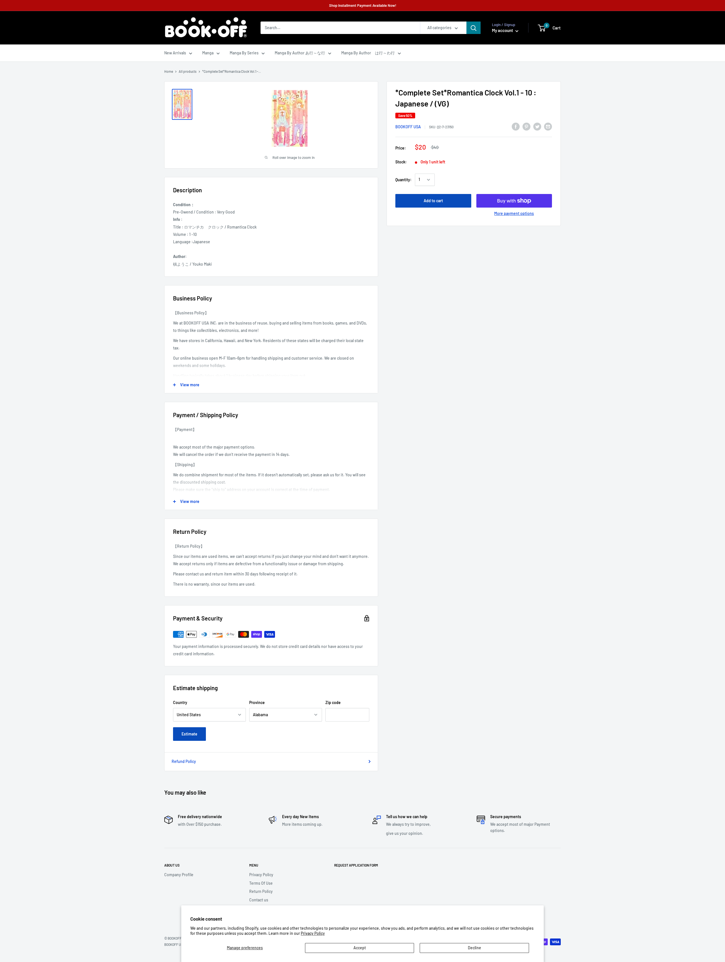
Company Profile (178, 874)
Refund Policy (184, 761)
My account (503, 30)
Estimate (189, 733)
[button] (541, 28)
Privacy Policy (313, 933)
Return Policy (261, 891)
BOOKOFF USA (408, 126)
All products (188, 71)
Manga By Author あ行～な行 (300, 52)
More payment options (514, 213)
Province (257, 702)
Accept (359, 947)
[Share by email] (548, 127)
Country (180, 702)
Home (168, 71)
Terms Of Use (261, 883)
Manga (208, 52)
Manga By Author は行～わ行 (368, 52)
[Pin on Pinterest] (526, 127)
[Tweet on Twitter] (537, 127)
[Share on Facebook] (516, 127)
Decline (474, 947)
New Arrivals (175, 52)
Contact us (258, 899)
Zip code (333, 702)
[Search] (473, 28)
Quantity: (403, 179)
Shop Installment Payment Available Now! (362, 5)
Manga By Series (244, 52)
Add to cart (433, 200)
